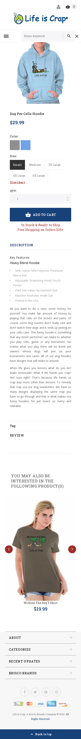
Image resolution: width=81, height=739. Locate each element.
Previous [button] (9, 549)
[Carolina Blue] (25, 145)
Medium (35, 165)
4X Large (19, 175)
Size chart (17, 182)
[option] (40, 73)
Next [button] (72, 549)
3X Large (54, 165)
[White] (36, 145)
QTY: (13, 191)
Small (17, 165)
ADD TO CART (44, 215)
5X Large (39, 175)
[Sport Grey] (15, 145)
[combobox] (44, 36)
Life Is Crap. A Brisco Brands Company (34, 714)
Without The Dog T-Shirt (41, 603)
